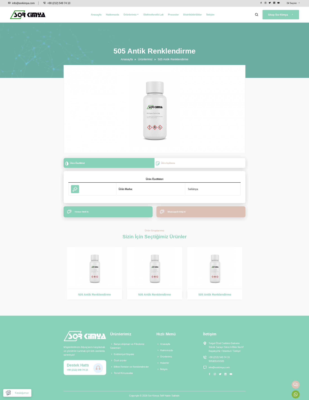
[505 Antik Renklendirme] (94, 268)
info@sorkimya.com (23, 3)
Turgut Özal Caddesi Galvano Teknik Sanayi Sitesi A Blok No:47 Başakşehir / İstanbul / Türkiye (226, 347)
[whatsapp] (296, 394)
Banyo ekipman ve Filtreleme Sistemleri (127, 346)
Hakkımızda (112, 14)
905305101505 (216, 361)
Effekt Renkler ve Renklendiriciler (131, 366)
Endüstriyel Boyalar (124, 354)
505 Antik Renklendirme (94, 294)
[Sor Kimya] (27, 14)
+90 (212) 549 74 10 (58, 3)
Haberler (164, 362)
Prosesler (173, 14)
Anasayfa (96, 14)
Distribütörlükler (192, 14)
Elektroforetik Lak (154, 14)
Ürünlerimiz (130, 14)
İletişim (210, 14)
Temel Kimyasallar (123, 373)
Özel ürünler (120, 360)
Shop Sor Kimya (278, 14)
